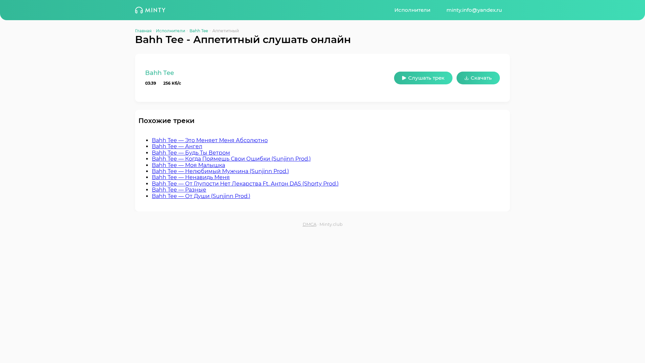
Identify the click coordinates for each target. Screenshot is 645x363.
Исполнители (412, 10)
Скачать (481, 78)
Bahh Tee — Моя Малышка (188, 165)
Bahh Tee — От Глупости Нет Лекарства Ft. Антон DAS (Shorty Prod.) (245, 183)
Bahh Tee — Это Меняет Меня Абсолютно (210, 140)
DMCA (309, 224)
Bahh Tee (198, 30)
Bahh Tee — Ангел (177, 146)
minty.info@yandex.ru (474, 10)
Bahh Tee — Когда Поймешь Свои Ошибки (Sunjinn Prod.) (231, 159)
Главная (143, 30)
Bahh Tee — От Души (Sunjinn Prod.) (201, 196)
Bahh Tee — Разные (179, 190)
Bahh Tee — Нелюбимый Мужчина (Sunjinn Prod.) (220, 171)
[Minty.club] (150, 10)
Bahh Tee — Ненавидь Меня (191, 177)
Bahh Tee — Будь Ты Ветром (191, 153)
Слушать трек (426, 78)
